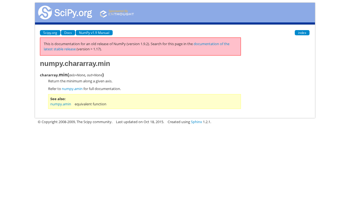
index (302, 32)
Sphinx (196, 121)
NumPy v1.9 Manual (94, 32)
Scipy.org (50, 32)
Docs (68, 32)
